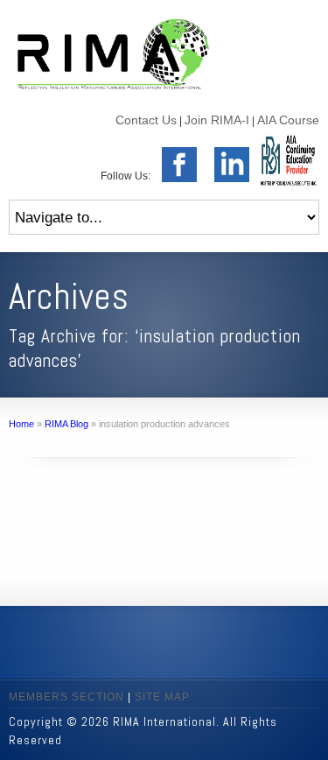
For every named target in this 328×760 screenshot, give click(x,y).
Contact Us (146, 120)
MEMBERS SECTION (66, 697)
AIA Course (288, 120)
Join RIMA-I (217, 120)
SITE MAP (162, 697)
